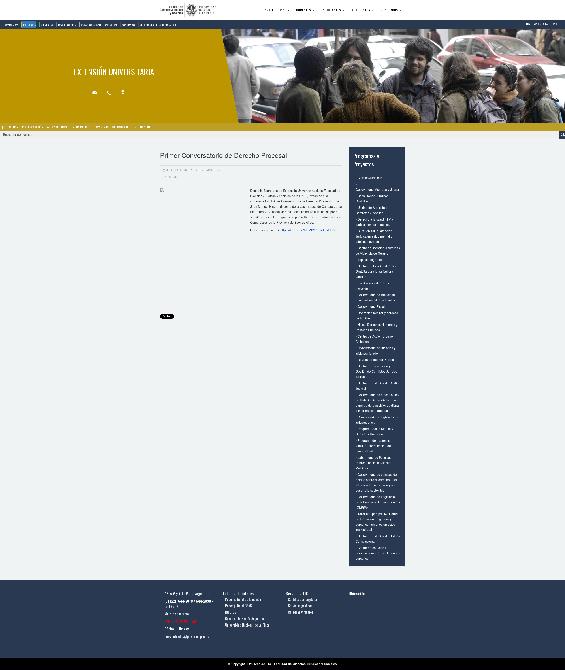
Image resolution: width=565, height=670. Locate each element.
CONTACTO (146, 127)
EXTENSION (202, 170)
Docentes (303, 10)
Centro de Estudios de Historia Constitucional (378, 539)
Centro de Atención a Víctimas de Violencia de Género (378, 250)
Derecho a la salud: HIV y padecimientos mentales (374, 222)
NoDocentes (360, 10)
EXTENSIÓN (29, 25)
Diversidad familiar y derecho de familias (377, 315)
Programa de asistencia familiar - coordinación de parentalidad (373, 445)
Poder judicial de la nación (243, 599)
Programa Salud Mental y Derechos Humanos (374, 431)
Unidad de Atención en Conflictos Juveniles (372, 210)
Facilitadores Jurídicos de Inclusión (374, 286)
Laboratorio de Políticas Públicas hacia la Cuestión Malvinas (374, 462)
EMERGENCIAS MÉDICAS (180, 621)
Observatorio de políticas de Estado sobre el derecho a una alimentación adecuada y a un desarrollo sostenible (377, 482)
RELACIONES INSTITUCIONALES (98, 25)
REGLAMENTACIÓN (32, 127)
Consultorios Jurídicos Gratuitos (372, 198)
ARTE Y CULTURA (57, 127)
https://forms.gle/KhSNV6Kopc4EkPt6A (308, 230)
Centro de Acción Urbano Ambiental (374, 339)
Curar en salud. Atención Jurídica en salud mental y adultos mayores (374, 236)
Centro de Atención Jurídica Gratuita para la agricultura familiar (376, 271)
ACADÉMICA (11, 25)
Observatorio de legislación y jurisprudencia (377, 420)
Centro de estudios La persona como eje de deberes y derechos (378, 553)
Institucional (275, 10)
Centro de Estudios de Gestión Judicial (378, 386)
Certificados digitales (303, 599)
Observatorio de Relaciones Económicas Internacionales (376, 297)
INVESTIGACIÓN (67, 25)
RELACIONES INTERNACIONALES (157, 25)
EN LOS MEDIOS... (81, 127)
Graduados (389, 10)
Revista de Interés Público (375, 359)
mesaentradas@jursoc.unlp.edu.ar (187, 636)
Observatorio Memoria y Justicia (378, 189)
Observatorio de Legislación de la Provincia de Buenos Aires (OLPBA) (378, 502)
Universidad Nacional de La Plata (247, 625)
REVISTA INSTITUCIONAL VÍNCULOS (115, 127)
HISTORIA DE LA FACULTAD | (541, 24)
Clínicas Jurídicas (369, 178)
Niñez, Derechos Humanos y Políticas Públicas (376, 327)
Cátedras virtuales (300, 612)
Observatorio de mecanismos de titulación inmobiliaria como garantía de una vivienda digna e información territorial (377, 403)
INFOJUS (230, 612)
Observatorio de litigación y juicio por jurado (376, 350)
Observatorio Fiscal (371, 306)
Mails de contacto (176, 614)
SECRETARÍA (10, 127)
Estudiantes (331, 10)
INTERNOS (171, 606)
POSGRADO (128, 25)
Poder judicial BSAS (238, 605)
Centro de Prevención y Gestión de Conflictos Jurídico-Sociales (377, 371)
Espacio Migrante (369, 259)
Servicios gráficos (300, 605)
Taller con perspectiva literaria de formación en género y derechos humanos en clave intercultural (377, 521)
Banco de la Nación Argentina (245, 618)
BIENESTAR (46, 25)
